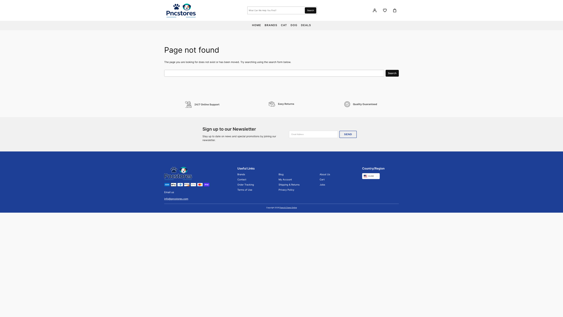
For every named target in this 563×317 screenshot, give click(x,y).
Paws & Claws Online (288, 207)
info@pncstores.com (176, 198)
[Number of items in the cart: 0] (395, 10)
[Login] (374, 10)
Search (310, 10)
